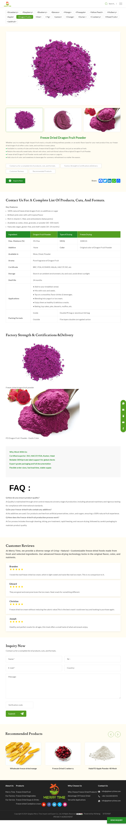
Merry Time (10, 792)
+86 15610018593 (110, 796)
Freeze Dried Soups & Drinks (27, 800)
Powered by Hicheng (92, 814)
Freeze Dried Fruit (23, 792)
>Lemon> (58, 17)
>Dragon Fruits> (25, 17)
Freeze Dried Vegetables (26, 796)
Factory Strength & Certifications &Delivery (81, 166)
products (20, 786)
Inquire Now (18, 181)
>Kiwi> (38, 17)
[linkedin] (54, 804)
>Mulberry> (112, 12)
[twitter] (59, 804)
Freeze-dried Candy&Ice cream (28, 804)
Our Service (10, 800)
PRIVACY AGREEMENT (63, 817)
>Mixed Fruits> (111, 17)
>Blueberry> (42, 12)
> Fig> (47, 17)
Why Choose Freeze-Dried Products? (82, 792)
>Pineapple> (80, 12)
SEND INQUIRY (116, 820)
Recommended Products (42, 171)
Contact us (103, 786)
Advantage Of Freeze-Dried (79, 796)
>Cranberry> (95, 17)
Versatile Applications (77, 800)
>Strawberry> (12, 12)
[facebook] (49, 804)
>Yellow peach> (96, 12)
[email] (123, 409)
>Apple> (10, 17)
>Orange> (70, 17)
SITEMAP (107, 814)
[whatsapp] (123, 403)
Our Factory (10, 796)
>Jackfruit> (11, 21)
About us (9, 786)
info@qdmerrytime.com (111, 791)
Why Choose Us (75, 786)
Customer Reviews (17, 171)
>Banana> (55, 12)
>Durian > (82, 17)
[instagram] (65, 804)
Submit (11, 713)
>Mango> (67, 12)
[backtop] (123, 416)
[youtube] (44, 804)
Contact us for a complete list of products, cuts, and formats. (32, 166)
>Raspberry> (27, 12)
